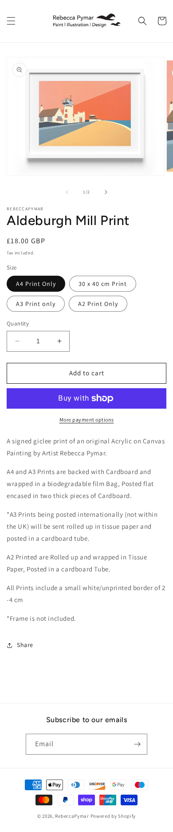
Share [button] (25, 645)
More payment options (86, 419)
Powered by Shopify (113, 816)
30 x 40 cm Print (103, 284)
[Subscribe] (137, 744)
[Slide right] (106, 192)
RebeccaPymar (72, 816)
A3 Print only (35, 304)
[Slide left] (67, 192)
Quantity (18, 323)
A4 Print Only (36, 284)
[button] (11, 21)
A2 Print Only (98, 304)
